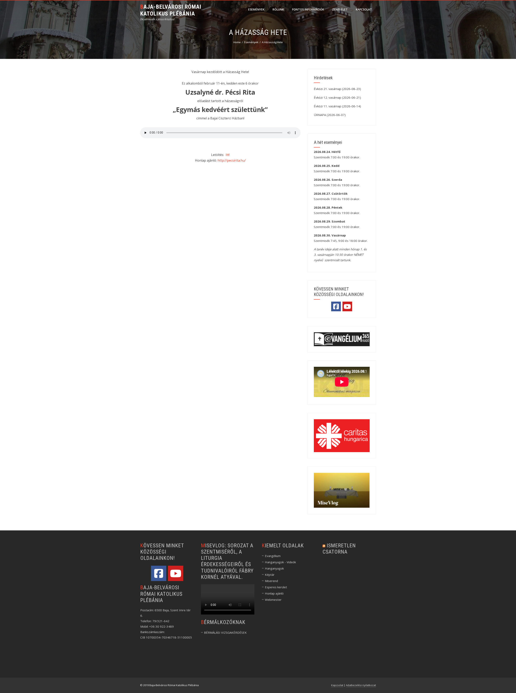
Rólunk (278, 9)
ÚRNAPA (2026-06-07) (330, 115)
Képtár (270, 575)
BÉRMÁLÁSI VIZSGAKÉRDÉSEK (225, 632)
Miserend (271, 581)
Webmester (273, 600)
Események (256, 9)
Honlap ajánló (274, 593)
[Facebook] (336, 306)
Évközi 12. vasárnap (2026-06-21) (337, 97)
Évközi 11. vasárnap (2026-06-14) (337, 106)
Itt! (228, 155)
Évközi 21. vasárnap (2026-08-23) (337, 89)
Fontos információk (308, 9)
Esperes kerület (276, 587)
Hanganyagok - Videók (280, 562)
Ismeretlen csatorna (339, 548)
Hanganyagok (274, 568)
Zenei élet (340, 9)
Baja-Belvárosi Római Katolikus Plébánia (170, 10)
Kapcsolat (364, 9)
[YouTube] (347, 306)
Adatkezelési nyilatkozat (361, 685)
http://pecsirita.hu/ (231, 160)
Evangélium (273, 556)
